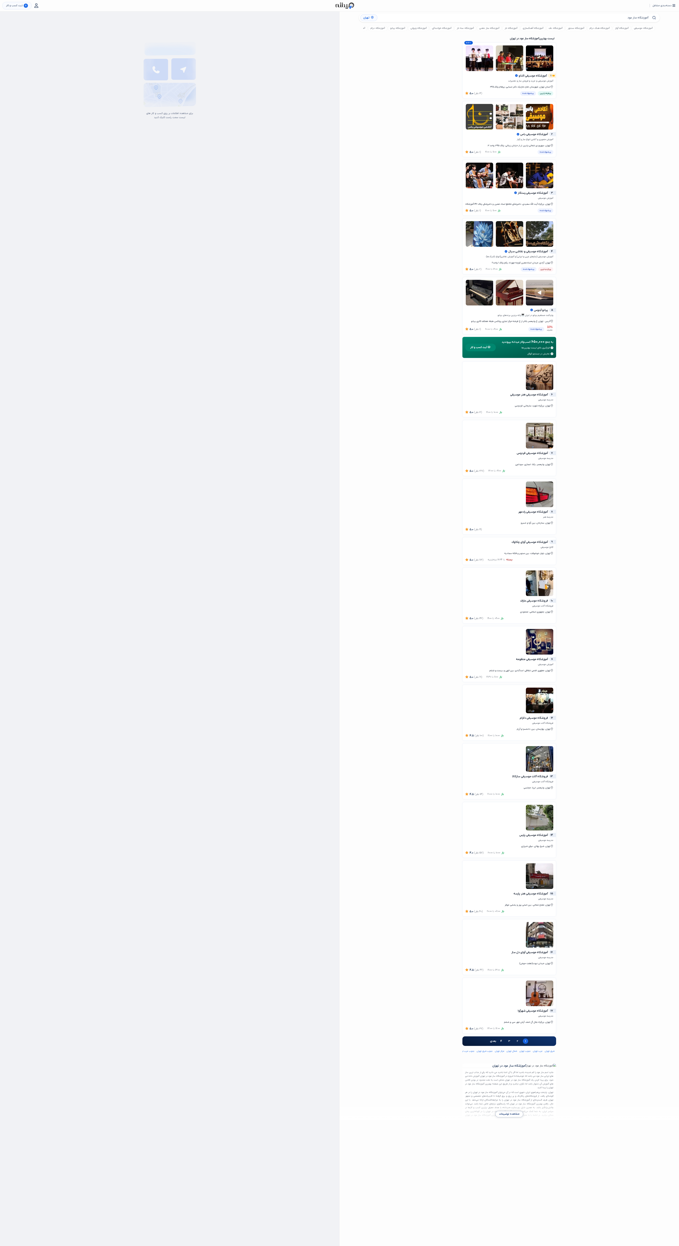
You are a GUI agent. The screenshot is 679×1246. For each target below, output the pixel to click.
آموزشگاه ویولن (418, 28)
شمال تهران (511, 1051)
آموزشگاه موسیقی (643, 28)
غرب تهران (537, 1051)
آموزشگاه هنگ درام (600, 28)
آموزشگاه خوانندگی (441, 28)
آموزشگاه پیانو (397, 28)
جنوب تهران (524, 1051)
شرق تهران (550, 1051)
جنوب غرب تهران (466, 1051)
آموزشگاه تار (511, 28)
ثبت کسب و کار (16, 6)
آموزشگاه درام (377, 28)
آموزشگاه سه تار (465, 28)
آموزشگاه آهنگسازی (533, 28)
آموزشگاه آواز (622, 28)
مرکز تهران (499, 1051)
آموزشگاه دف (555, 28)
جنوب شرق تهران (485, 1051)
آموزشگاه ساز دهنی (489, 28)
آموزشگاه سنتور (576, 28)
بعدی (493, 1041)
